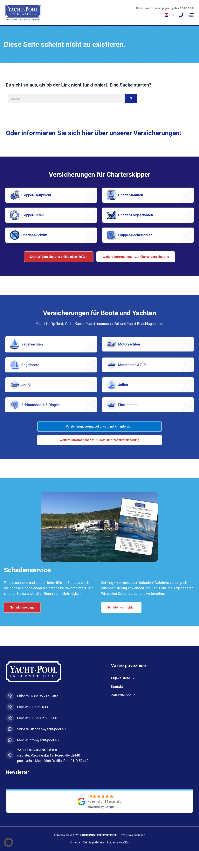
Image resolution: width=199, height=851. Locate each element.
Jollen (123, 385)
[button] (190, 15)
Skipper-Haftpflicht (36, 195)
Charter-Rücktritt (34, 235)
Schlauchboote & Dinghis (40, 405)
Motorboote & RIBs (132, 365)
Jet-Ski (26, 385)
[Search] (131, 98)
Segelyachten (32, 344)
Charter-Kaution (130, 195)
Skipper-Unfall (32, 215)
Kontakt (117, 687)
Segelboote (30, 365)
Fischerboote (128, 405)
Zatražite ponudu (124, 695)
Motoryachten (129, 344)
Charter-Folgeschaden (135, 215)
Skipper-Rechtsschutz (135, 235)
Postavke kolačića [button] (118, 842)
